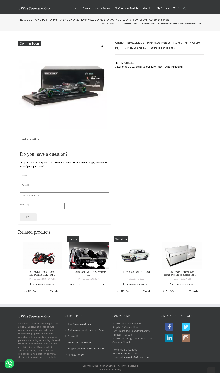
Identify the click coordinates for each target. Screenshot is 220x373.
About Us (147, 8)
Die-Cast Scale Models (126, 8)
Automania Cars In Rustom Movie (86, 329)
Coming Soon (141, 66)
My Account (163, 8)
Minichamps (177, 66)
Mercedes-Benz (161, 66)
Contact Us (74, 336)
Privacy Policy (76, 354)
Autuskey (116, 369)
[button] (102, 46)
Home (75, 8)
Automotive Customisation (96, 8)
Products (112, 23)
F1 (150, 66)
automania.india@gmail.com (134, 357)
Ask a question (30, 139)
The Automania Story (79, 323)
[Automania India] (34, 7)
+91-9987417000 (130, 353)
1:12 (120, 23)
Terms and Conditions (80, 342)
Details (55, 291)
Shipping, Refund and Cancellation (86, 348)
